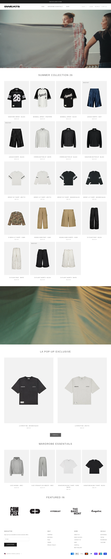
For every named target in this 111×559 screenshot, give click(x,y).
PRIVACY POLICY (51, 545)
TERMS (49, 542)
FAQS (48, 539)
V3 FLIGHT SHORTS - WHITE (68, 277)
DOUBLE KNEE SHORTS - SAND (68, 237)
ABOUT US (77, 534)
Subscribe (10, 544)
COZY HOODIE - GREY (16, 485)
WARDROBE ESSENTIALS (55, 6)
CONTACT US (77, 539)
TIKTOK (102, 537)
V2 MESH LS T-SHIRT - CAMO (16, 237)
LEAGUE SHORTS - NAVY (94, 116)
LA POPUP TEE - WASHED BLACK (28, 425)
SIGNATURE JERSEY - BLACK (16, 116)
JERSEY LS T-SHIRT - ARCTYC (42, 197)
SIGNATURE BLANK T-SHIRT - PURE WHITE (68, 486)
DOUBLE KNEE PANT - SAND (42, 237)
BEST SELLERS (78, 547)
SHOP (67, 6)
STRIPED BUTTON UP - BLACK (68, 157)
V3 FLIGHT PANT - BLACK (94, 237)
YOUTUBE (102, 542)
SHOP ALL (76, 545)
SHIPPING (49, 534)
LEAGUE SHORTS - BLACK (16, 157)
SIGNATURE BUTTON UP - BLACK (94, 157)
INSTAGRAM (103, 534)
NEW (43, 6)
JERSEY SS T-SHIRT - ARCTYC (16, 197)
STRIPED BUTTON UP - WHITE (42, 157)
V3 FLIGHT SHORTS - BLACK (42, 277)
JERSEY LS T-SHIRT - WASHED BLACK (94, 197)
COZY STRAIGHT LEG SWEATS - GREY (42, 485)
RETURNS (50, 537)
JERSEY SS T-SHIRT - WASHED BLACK (68, 197)
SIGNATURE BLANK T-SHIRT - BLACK (94, 485)
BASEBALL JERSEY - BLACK (68, 116)
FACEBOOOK (103, 539)
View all (55, 434)
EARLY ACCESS (78, 537)
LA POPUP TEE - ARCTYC (82, 425)
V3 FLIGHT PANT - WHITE (16, 277)
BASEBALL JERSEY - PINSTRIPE (42, 116)
